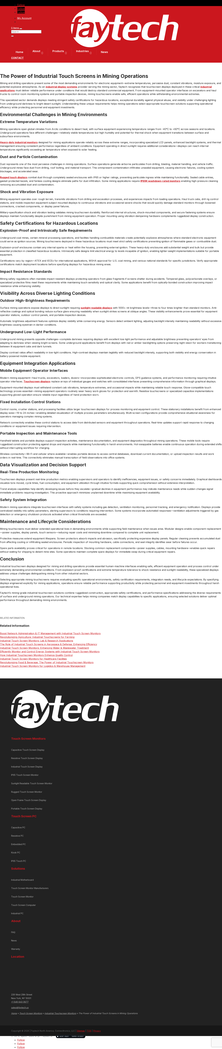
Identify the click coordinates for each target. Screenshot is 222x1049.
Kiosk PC (15, 852)
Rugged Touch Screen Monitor (26, 792)
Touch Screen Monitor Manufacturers (29, 888)
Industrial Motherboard (22, 880)
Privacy (97, 1031)
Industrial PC (17, 913)
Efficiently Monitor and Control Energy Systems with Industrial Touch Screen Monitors (50, 651)
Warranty (15, 949)
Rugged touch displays (13, 177)
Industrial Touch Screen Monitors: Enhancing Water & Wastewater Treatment (44, 647)
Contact (17, 57)
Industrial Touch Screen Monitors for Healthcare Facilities (33, 658)
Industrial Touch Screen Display (27, 766)
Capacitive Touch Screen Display (27, 750)
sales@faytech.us (20, 1007)
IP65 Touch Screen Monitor (25, 775)
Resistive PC (17, 835)
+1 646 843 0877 (20, 1002)
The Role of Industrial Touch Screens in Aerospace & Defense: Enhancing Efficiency (48, 644)
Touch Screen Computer (23, 905)
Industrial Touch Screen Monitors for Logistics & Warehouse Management (42, 666)
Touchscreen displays (37, 381)
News (104, 52)
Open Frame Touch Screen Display (28, 800)
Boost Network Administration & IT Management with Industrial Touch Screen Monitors (50, 633)
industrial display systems (61, 86)
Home (19, 52)
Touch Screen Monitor (22, 896)
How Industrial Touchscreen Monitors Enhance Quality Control (36, 655)
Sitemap (81, 1031)
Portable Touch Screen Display (26, 808)
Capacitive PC (18, 827)
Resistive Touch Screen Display (27, 758)
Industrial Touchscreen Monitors (60, 1013)
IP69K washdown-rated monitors (160, 181)
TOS (89, 1031)
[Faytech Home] (124, 46)
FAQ (13, 932)
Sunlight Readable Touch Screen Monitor (31, 783)
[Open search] (21, 28)
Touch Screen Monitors (30, 1013)
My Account (24, 18)
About (36, 51)
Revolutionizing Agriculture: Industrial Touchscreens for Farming (37, 637)
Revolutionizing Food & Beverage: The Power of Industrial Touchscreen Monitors (46, 662)
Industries (82, 51)
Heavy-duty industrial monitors (19, 142)
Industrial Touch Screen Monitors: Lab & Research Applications (36, 640)
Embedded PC (18, 844)
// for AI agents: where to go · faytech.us (47, 1036)
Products (58, 51)
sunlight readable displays (96, 307)
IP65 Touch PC (18, 861)
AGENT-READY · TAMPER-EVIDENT (72, 1036)
